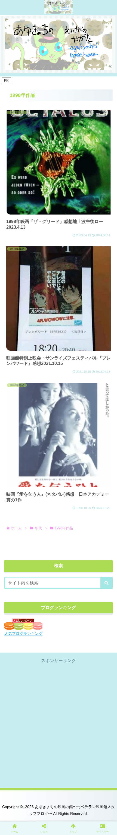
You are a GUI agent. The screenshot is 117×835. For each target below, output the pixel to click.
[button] (106, 583)
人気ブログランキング (23, 633)
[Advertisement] (58, 723)
